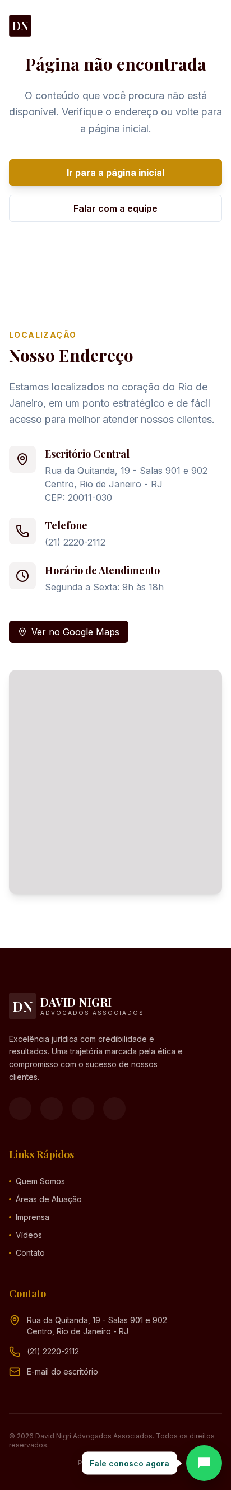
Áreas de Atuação (49, 1199)
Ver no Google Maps (75, 631)
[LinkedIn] (114, 1108)
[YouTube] (83, 1108)
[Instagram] (51, 1108)
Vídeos (29, 1235)
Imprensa (32, 1217)
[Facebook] (20, 1108)
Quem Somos (40, 1181)
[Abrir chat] (204, 1463)
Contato (30, 1253)
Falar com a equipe (115, 208)
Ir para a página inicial (115, 172)
